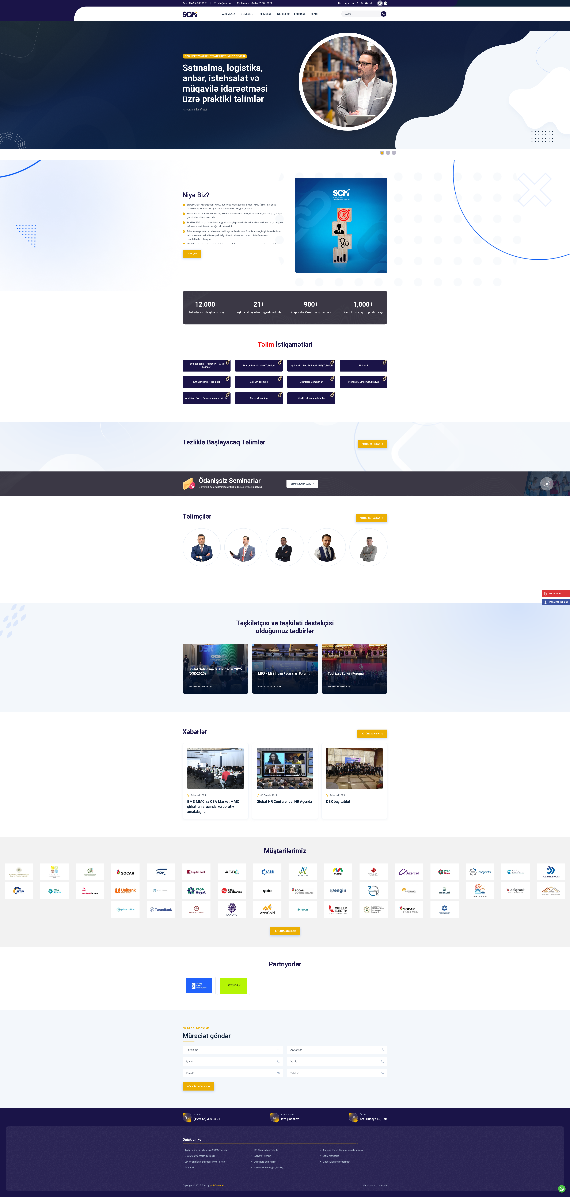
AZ (380, 3)
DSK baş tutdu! (338, 801)
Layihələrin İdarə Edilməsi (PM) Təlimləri (205, 1162)
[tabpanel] (285, 90)
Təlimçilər (265, 14)
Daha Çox (192, 253)
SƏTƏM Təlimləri (262, 1156)
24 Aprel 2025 (198, 795)
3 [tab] (394, 153)
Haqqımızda (228, 14)
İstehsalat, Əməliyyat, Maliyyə (269, 1167)
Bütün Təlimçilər (370, 518)
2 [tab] (388, 153)
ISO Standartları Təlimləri (266, 1150)
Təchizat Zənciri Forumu (346, 673)
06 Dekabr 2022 (269, 795)
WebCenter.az (217, 1185)
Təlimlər (245, 14)
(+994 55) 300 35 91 (197, 3)
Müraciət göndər (197, 1086)
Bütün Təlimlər (371, 444)
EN (386, 3)
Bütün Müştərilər (285, 931)
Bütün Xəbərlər (370, 734)
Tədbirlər (283, 14)
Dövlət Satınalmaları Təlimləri (200, 1156)
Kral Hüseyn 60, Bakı (373, 1119)
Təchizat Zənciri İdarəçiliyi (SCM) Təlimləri (206, 1150)
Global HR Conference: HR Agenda (284, 801)
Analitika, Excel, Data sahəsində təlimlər (343, 1150)
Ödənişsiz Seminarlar (265, 1162)
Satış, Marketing (331, 1156)
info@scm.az (224, 3)
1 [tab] (382, 153)
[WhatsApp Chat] (562, 1189)
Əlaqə (314, 14)
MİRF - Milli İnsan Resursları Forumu (284, 673)
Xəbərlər (300, 14)
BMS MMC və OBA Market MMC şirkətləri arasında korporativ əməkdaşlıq (213, 806)
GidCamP (189, 1167)
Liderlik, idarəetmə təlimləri (336, 1162)
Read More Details (198, 687)
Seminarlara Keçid (301, 484)
